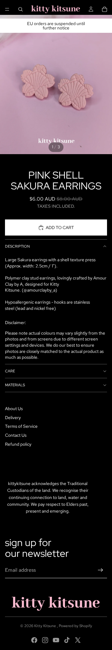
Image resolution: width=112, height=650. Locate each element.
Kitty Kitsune (45, 625)
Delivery (13, 417)
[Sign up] (100, 570)
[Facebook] (34, 640)
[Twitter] (78, 640)
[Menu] (7, 9)
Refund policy (18, 444)
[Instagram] (45, 640)
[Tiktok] (67, 640)
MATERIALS (15, 385)
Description (17, 246)
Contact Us (15, 435)
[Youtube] (56, 640)
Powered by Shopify (75, 625)
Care (10, 371)
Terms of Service (21, 426)
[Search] (20, 9)
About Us (14, 408)
